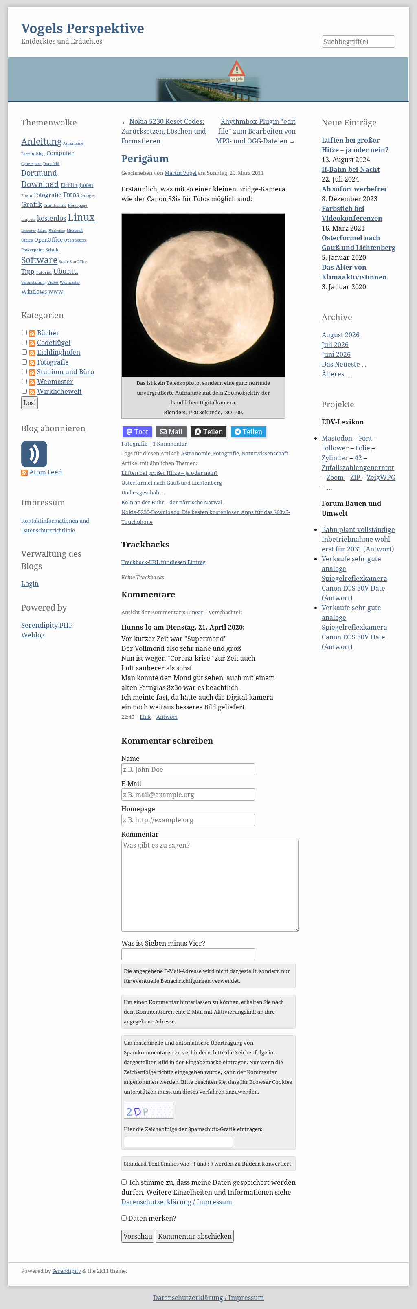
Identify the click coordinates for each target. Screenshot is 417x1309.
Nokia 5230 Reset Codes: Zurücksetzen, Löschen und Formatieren (163, 131)
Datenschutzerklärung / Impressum (176, 1201)
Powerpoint (32, 250)
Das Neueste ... (344, 364)
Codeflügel (53, 342)
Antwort (167, 716)
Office (27, 240)
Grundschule (55, 205)
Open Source (75, 240)
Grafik (31, 204)
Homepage (138, 808)
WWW (55, 292)
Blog (40, 153)
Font (366, 438)
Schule (52, 249)
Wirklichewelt (59, 391)
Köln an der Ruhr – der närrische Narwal (171, 502)
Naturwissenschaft (264, 453)
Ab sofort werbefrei (354, 188)
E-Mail (131, 783)
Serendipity (66, 1270)
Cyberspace (31, 163)
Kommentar (140, 834)
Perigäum (145, 158)
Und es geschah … (143, 492)
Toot (141, 431)
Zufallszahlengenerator (358, 467)
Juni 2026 (336, 354)
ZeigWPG (381, 477)
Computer (60, 153)
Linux (81, 217)
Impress (28, 219)
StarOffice (78, 261)
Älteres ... (336, 373)
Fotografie (134, 443)
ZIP (356, 477)
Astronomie (196, 453)
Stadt (63, 261)
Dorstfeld (51, 163)
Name (130, 758)
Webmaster (70, 282)
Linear (195, 612)
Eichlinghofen (77, 185)
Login (30, 583)
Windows (34, 291)
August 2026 (341, 334)
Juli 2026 (335, 344)
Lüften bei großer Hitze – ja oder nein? (169, 473)
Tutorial (44, 272)
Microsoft (75, 230)
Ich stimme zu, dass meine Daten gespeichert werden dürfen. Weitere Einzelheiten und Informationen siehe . (208, 1192)
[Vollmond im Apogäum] (203, 295)
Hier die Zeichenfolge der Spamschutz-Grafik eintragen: (193, 1129)
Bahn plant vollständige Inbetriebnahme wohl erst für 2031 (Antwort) (358, 539)
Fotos (71, 194)
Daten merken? (152, 1218)
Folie (364, 448)
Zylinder (336, 457)
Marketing (56, 230)
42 (359, 457)
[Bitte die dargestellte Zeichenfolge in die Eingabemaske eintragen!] (148, 1110)
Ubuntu (65, 271)
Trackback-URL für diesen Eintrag (163, 562)
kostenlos (51, 218)
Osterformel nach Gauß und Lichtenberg (171, 482)
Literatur (28, 230)
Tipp (27, 271)
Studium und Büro (65, 371)
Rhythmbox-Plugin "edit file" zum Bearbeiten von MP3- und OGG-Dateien (256, 131)
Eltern (26, 195)
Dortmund (39, 173)
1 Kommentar (170, 443)
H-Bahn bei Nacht (351, 169)
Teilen (213, 431)
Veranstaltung (33, 282)
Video (52, 282)
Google (88, 195)
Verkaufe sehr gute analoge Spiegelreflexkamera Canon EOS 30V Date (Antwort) (354, 578)
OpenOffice (48, 239)
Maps (42, 230)
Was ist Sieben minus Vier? (163, 943)
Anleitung (41, 141)
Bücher (48, 332)
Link (145, 716)
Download (40, 184)
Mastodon (338, 438)
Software (39, 260)
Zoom (336, 477)
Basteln (27, 153)
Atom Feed (45, 472)
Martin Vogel (181, 172)
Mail (175, 431)
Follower (336, 448)
